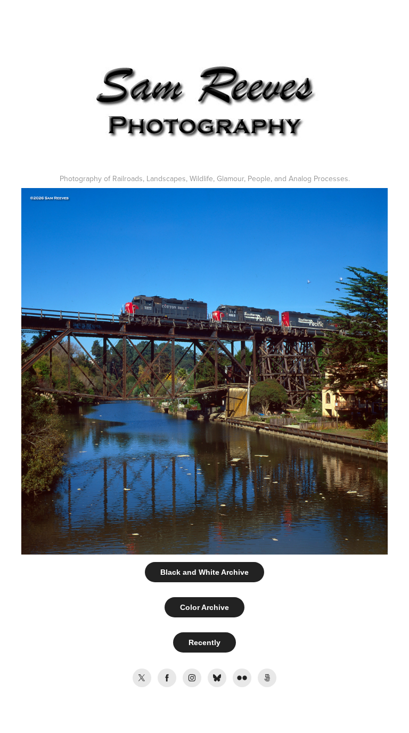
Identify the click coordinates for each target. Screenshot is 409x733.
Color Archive (204, 607)
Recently (204, 642)
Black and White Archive (204, 572)
